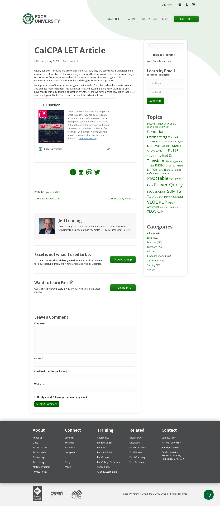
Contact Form (169, 437)
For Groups (103, 457)
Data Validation (158, 145)
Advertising (38, 462)
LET (78, 61)
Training (130, 18)
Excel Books (135, 452)
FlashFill (150, 156)
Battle (150, 123)
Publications (149, 18)
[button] (155, 101)
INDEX (159, 165)
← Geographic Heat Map (47, 198)
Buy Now (167, 4)
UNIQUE (178, 197)
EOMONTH (161, 150)
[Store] (178, 5)
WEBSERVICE (153, 207)
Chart (166, 123)
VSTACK (171, 203)
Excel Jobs (134, 442)
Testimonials (39, 452)
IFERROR (150, 166)
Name (38, 358)
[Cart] (192, 5)
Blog (165, 18)
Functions (56, 191)
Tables (152, 196)
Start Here (114, 18)
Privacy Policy (40, 471)
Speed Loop (103, 466)
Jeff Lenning (40, 61)
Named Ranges (165, 169)
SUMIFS (174, 191)
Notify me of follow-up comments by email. (62, 397)
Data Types (178, 141)
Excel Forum (135, 437)
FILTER (173, 150)
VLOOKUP (157, 202)
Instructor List (40, 447)
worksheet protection (170, 207)
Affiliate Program (41, 466)
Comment (68, 61)
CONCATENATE (162, 127)
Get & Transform (159, 158)
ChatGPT (174, 123)
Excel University (131, 493)
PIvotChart (164, 173)
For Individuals (104, 452)
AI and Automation (107, 471)
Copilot (173, 137)
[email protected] (170, 447)
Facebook (70, 447)
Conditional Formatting (157, 134)
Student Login (104, 442)
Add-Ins (151, 233)
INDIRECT (168, 166)
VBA (149, 269)
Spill (164, 191)
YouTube (69, 442)
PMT (171, 179)
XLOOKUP (155, 211)
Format (158, 156)
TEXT (161, 197)
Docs (35, 442)
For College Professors (109, 462)
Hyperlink (177, 161)
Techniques (153, 260)
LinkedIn (69, 437)
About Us (37, 437)
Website (39, 384)
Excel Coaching (137, 457)
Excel (47, 191)
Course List (103, 437)
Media (68, 466)
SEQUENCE (154, 191)
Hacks (169, 161)
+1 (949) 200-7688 (171, 442)
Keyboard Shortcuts (157, 255)
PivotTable (157, 178)
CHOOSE (150, 127)
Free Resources (137, 462)
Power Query (168, 184)
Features (151, 242)
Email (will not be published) (51, 371)
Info (149, 251)
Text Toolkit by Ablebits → (122, 198)
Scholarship (39, 457)
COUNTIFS (153, 141)
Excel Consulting (137, 447)
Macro (180, 165)
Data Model (165, 141)
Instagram (70, 452)
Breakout (158, 123)
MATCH (152, 169)
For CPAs (102, 447)
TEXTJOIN (168, 197)
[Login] (185, 5)
